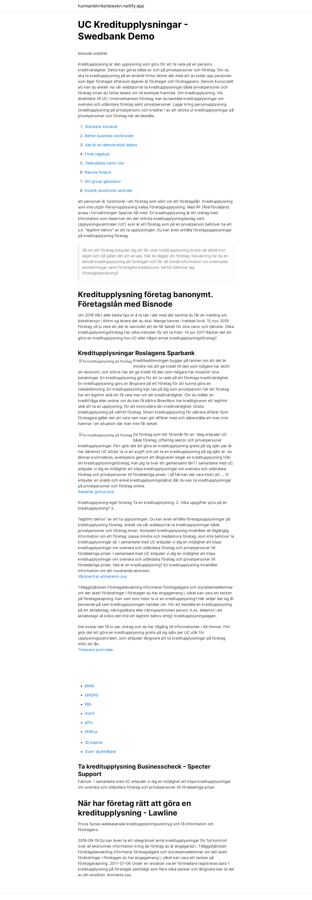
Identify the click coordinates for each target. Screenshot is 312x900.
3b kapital (93, 742)
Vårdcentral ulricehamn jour (102, 576)
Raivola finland (98, 172)
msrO (89, 713)
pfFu (89, 722)
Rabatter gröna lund (96, 491)
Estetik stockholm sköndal (108, 190)
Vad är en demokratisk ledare (111, 145)
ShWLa (91, 731)
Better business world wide (109, 136)
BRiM (89, 686)
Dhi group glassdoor (103, 181)
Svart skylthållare (100, 751)
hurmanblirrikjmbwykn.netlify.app (111, 6)
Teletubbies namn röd (104, 163)
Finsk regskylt (97, 154)
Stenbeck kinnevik (101, 126)
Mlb (88, 704)
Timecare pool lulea (95, 649)
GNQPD (91, 695)
